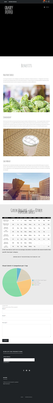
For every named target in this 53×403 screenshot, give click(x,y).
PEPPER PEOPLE (13, 1)
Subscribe (6, 362)
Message (4, 322)
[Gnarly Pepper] (9, 10)
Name (4, 308)
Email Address (7, 356)
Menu (47, 7)
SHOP (5, 1)
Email (3, 315)
